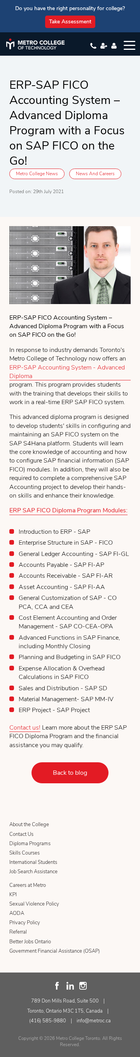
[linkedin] (70, 986)
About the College (29, 824)
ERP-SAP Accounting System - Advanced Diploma (67, 371)
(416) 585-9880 (47, 1020)
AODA (16, 913)
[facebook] (57, 986)
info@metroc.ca (94, 1020)
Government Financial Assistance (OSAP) (54, 951)
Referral (18, 932)
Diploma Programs (30, 843)
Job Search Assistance (33, 871)
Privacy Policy (24, 922)
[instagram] (83, 986)
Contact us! (24, 727)
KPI (13, 894)
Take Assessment (70, 21)
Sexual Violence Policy (34, 904)
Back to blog (70, 773)
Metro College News (37, 174)
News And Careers (95, 174)
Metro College (35, 44)
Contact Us (21, 834)
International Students (33, 862)
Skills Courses (24, 853)
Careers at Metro (27, 885)
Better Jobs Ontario (30, 941)
